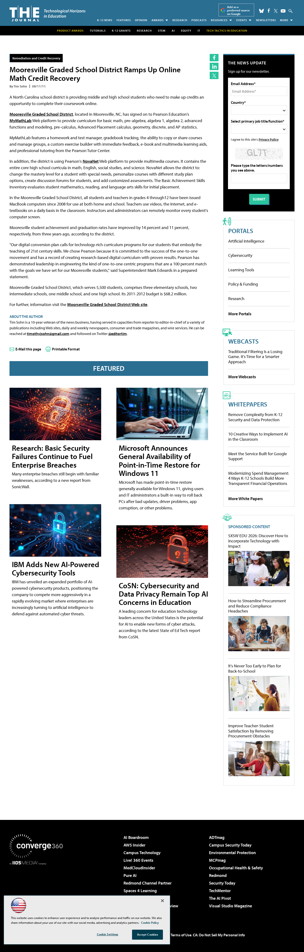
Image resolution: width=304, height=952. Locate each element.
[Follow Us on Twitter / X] (276, 11)
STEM (162, 30)
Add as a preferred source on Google (238, 10)
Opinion (141, 20)
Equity (186, 30)
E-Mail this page (28, 349)
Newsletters (266, 20)
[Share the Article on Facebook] (214, 58)
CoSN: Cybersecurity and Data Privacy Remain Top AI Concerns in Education (163, 594)
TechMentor (220, 890)
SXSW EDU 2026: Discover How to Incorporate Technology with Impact (258, 541)
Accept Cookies (147, 934)
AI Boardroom (136, 837)
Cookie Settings (107, 934)
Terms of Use (181, 935)
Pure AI (130, 875)
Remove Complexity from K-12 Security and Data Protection (255, 417)
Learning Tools (241, 270)
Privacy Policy (269, 139)
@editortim (117, 333)
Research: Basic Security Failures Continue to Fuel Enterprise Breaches (52, 456)
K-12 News (104, 20)
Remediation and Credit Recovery (36, 58)
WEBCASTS (243, 341)
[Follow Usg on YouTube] (283, 11)
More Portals (240, 313)
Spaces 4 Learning (140, 890)
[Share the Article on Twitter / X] (214, 75)
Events (241, 20)
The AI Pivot (220, 898)
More (284, 20)
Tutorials (98, 30)
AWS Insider (134, 845)
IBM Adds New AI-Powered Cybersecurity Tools (55, 568)
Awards (158, 20)
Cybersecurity (240, 255)
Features (124, 20)
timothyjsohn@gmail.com (48, 333)
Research (179, 20)
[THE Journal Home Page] (48, 13)
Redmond (218, 875)
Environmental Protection (232, 852)
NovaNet (91, 161)
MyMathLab (21, 120)
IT (199, 30)
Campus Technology (142, 852)
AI (173, 30)
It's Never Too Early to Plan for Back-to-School (254, 668)
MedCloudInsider (139, 868)
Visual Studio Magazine (230, 906)
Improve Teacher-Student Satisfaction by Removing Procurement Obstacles (251, 731)
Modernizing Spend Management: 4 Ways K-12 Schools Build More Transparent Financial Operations (258, 478)
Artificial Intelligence (246, 241)
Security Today (222, 883)
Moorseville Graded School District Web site (107, 304)
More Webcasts (242, 376)
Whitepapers (247, 404)
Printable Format (66, 349)
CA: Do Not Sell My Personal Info (219, 935)
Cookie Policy (150, 922)
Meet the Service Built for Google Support (257, 456)
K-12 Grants (121, 30)
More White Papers (245, 498)
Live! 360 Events (138, 860)
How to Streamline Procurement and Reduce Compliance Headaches (257, 606)
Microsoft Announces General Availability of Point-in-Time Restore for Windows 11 (159, 460)
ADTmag (216, 837)
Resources (219, 20)
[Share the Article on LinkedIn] (214, 66)
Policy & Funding (243, 284)
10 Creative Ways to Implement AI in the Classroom (258, 436)
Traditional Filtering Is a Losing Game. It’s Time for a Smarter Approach (255, 356)
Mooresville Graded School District (41, 114)
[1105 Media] (38, 889)
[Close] (162, 900)
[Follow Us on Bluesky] (261, 11)
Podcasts (199, 20)
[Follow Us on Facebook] (268, 10)
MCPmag (217, 860)
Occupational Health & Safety (236, 868)
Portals (240, 230)
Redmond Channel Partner (147, 883)
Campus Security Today (230, 845)
